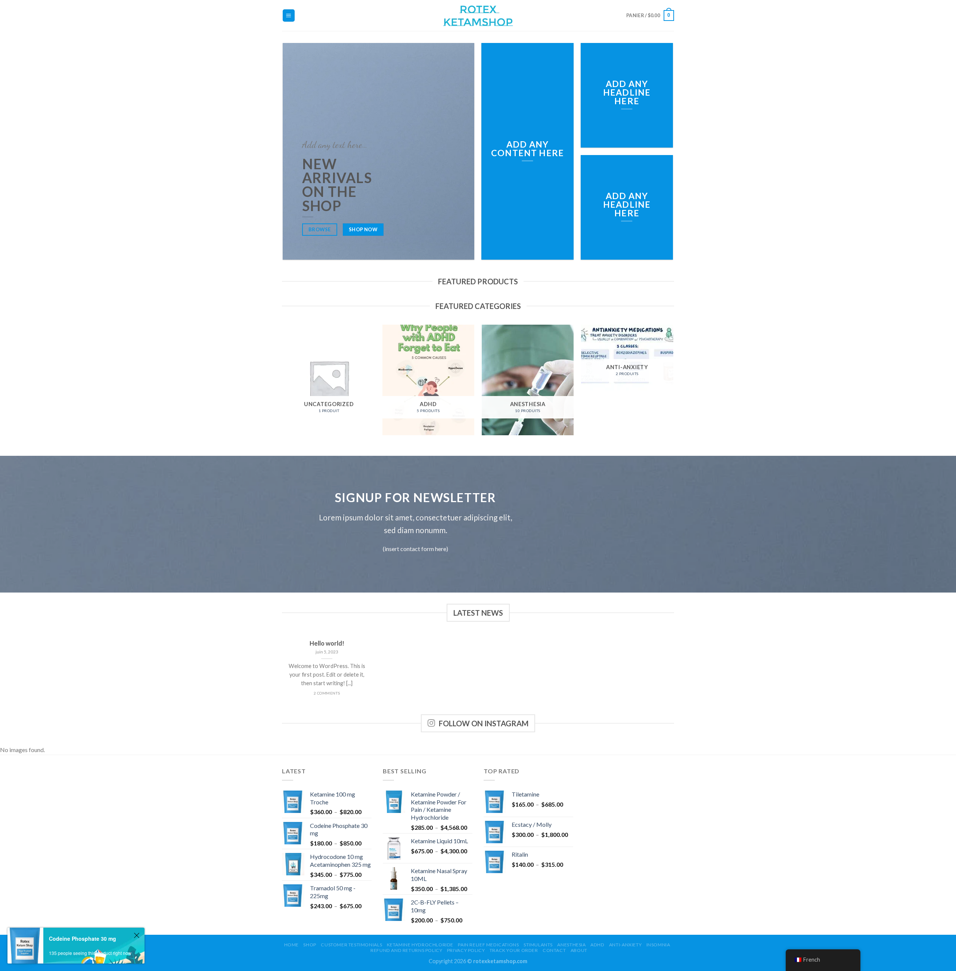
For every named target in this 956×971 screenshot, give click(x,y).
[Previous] (283, 383)
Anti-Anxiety (625, 944)
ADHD (597, 944)
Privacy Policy (466, 950)
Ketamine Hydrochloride (420, 944)
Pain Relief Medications (488, 944)
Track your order (514, 950)
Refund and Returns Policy (406, 950)
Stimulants (538, 944)
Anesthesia (571, 944)
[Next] (673, 383)
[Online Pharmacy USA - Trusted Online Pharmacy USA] (478, 15)
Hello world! (327, 643)
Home (291, 944)
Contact (554, 950)
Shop (309, 944)
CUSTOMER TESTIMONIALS (351, 944)
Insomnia (658, 944)
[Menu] (289, 15)
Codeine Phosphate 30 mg (82, 938)
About (579, 950)
